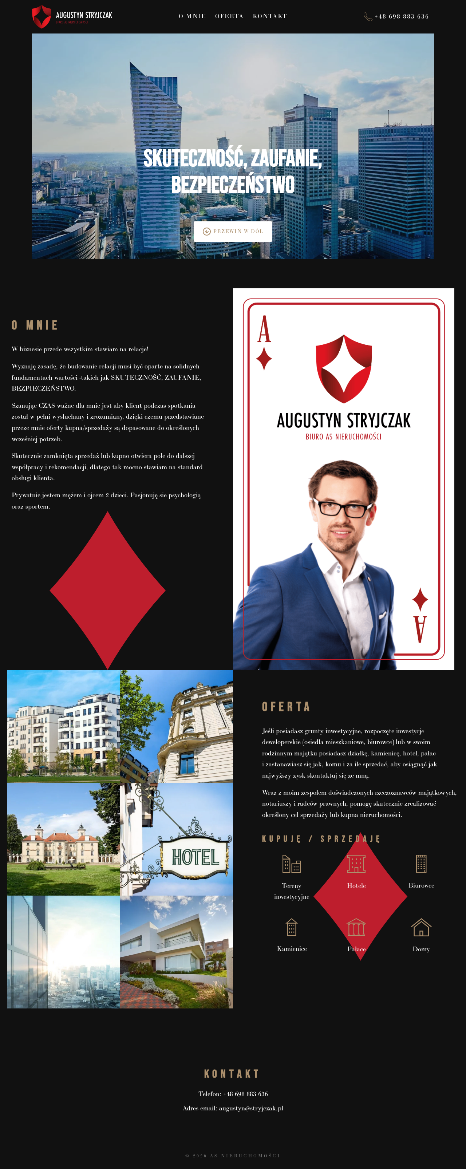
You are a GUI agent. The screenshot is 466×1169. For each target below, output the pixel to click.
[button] (63, 726)
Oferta (229, 16)
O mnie (192, 16)
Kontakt (270, 16)
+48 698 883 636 (245, 1094)
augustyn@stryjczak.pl (251, 1108)
